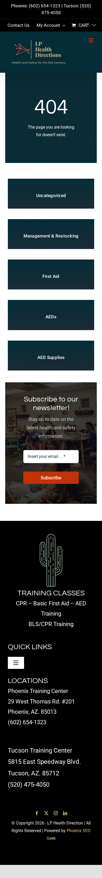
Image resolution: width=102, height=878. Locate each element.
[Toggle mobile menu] (91, 40)
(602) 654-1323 (44, 5)
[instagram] (56, 813)
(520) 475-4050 (28, 784)
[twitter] (46, 813)
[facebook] (37, 813)
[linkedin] (65, 813)
